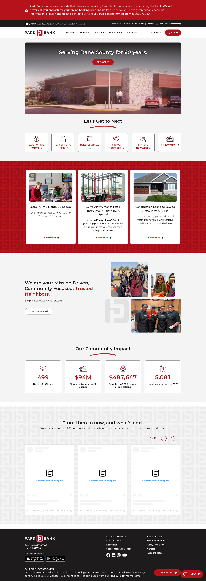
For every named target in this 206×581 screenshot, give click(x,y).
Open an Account (156, 540)
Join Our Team (37, 311)
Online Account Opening (169, 24)
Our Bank (116, 24)
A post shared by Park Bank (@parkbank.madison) (49, 510)
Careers (150, 24)
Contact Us (128, 24)
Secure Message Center (118, 549)
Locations (139, 24)
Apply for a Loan (155, 545)
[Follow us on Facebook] (108, 555)
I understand (166, 572)
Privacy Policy (117, 576)
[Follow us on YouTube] (124, 555)
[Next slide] (171, 438)
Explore (102, 62)
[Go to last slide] (164, 438)
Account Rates (154, 553)
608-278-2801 (113, 540)
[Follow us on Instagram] (119, 555)
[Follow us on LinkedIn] (113, 555)
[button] (192, 574)
